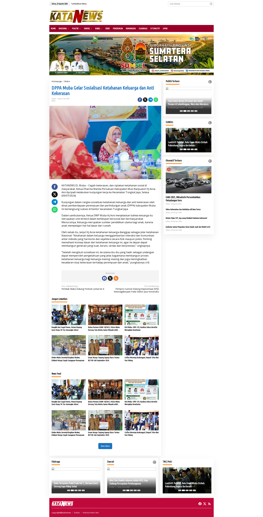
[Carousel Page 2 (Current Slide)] (184, 111)
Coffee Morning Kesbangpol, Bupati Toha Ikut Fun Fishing (142, 358)
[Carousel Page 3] (188, 111)
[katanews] (76, 16)
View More (105, 446)
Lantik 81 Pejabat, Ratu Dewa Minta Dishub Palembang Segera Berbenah (187, 144)
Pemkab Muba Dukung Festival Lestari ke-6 (82, 287)
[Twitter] (110, 278)
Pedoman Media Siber (91, 513)
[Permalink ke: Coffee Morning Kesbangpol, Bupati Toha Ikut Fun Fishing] (142, 345)
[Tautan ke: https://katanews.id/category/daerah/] (154, 462)
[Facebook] (104, 278)
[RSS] (116, 278)
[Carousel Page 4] (192, 111)
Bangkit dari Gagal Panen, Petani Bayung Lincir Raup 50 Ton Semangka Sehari (67, 328)
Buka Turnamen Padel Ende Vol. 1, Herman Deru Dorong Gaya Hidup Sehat (76, 485)
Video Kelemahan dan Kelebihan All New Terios (183, 209)
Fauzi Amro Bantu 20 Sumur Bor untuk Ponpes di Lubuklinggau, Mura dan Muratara (188, 103)
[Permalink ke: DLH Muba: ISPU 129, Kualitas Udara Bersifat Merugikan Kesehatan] (142, 314)
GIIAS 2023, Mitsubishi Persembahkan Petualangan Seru (183, 199)
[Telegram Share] (150, 99)
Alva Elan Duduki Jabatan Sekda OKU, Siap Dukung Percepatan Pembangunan (128, 482)
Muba (53, 101)
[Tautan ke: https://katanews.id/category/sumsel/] (210, 123)
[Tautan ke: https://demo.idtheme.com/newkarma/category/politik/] (210, 82)
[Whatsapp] (156, 99)
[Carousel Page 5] (195, 111)
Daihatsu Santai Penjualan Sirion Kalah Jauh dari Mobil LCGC (188, 227)
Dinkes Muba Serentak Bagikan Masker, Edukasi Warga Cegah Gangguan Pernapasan (68, 358)
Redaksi (77, 513)
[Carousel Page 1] (181, 111)
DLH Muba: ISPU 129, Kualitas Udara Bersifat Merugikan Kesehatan (141, 328)
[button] (211, 3)
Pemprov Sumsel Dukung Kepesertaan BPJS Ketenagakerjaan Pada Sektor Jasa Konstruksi (136, 289)
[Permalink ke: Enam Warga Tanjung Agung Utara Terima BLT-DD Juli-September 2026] (105, 345)
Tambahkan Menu (79, 3)
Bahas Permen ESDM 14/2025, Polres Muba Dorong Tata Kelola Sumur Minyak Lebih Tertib (104, 328)
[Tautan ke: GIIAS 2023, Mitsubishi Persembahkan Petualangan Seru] (188, 179)
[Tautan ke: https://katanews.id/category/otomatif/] (210, 161)
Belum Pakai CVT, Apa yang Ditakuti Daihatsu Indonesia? (186, 218)
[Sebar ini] (140, 99)
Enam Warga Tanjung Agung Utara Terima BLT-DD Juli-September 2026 (103, 358)
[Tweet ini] (145, 99)
